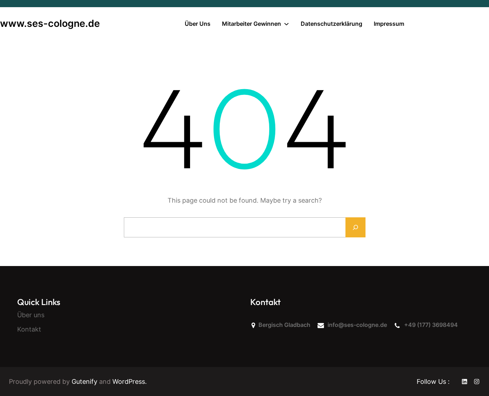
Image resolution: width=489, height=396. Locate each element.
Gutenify (85, 381)
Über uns (30, 315)
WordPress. (129, 381)
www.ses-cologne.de (50, 23)
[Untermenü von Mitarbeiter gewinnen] (286, 23)
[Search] (355, 227)
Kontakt (29, 329)
